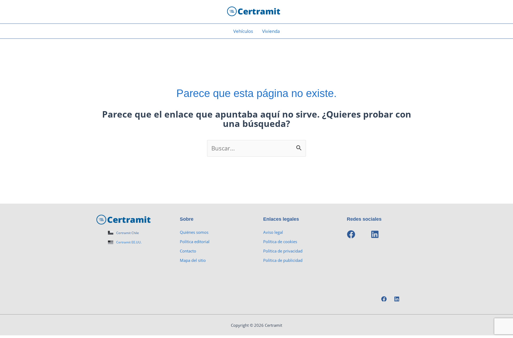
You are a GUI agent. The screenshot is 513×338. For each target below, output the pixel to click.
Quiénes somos (194, 232)
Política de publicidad (282, 260)
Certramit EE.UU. (129, 242)
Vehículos (243, 31)
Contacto (188, 251)
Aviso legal (273, 232)
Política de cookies (280, 241)
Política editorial (194, 241)
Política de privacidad (282, 251)
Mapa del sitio (193, 260)
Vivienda (271, 31)
